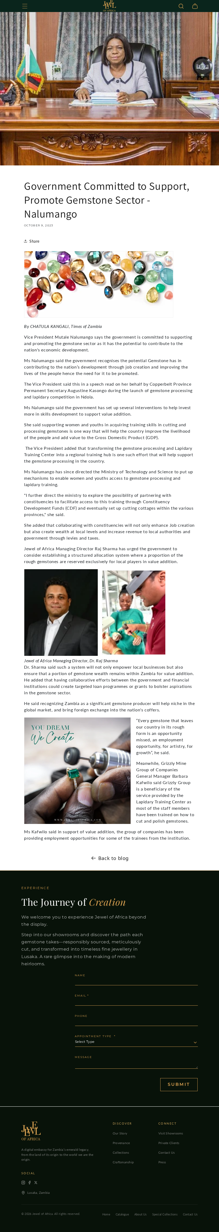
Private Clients (168, 1143)
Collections (121, 1152)
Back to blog (113, 858)
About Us (140, 1214)
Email (82, 995)
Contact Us (166, 1152)
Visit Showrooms (170, 1133)
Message (83, 1057)
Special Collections (165, 1214)
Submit (179, 1084)
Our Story (120, 1133)
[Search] (181, 6)
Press (162, 1162)
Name (80, 975)
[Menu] (24, 6)
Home (106, 1214)
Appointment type (95, 1036)
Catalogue (122, 1214)
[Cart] (195, 6)
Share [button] (34, 241)
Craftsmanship (123, 1162)
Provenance (121, 1143)
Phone (81, 1016)
